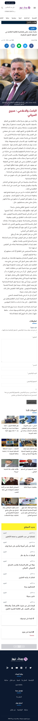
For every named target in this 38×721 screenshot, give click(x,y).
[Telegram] (13, 46)
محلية (6, 679)
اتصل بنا (24, 679)
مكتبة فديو (19, 684)
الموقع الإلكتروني (32, 381)
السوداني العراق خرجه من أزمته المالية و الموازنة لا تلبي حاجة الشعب (10, 489)
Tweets (32, 635)
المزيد (4, 533)
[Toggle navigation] (35, 8)
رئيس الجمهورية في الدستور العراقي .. (29, 470)
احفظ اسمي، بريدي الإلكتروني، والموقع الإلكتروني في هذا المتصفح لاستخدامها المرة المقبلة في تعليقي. (21, 393)
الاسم (34, 365)
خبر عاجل (12, 679)
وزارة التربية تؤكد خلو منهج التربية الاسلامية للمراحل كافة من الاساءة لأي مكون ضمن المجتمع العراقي (28, 511)
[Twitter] (25, 46)
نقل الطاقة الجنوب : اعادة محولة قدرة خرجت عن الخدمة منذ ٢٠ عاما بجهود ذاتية (10, 428)
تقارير (32, 28)
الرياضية (19, 709)
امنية (18, 679)
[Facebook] (31, 46)
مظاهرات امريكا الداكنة (30, 487)
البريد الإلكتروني (32, 373)
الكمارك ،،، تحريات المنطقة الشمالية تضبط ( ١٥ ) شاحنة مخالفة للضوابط (10, 451)
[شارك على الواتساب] (19, 46)
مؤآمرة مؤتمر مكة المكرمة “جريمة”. (11, 470)
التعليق (34, 337)
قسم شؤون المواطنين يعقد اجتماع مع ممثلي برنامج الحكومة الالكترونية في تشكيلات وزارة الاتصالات (11, 511)
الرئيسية (31, 679)
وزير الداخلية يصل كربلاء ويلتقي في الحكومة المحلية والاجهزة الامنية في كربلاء (29, 451)
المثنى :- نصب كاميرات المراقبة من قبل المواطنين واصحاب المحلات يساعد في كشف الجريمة (29, 429)
